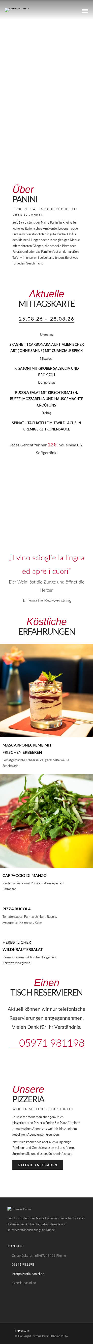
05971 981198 (50, 1043)
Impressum (22, 1330)
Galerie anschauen (37, 1165)
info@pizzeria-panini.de (28, 1274)
